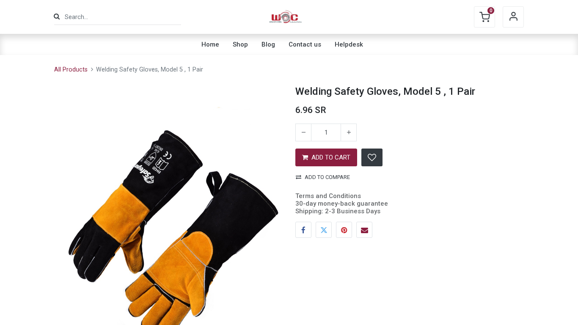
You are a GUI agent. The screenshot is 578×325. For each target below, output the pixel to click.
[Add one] (348, 132)
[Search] (57, 17)
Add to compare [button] (327, 177)
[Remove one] (303, 132)
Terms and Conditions (328, 196)
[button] (372, 157)
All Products (71, 69)
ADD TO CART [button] (330, 157)
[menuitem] (210, 44)
